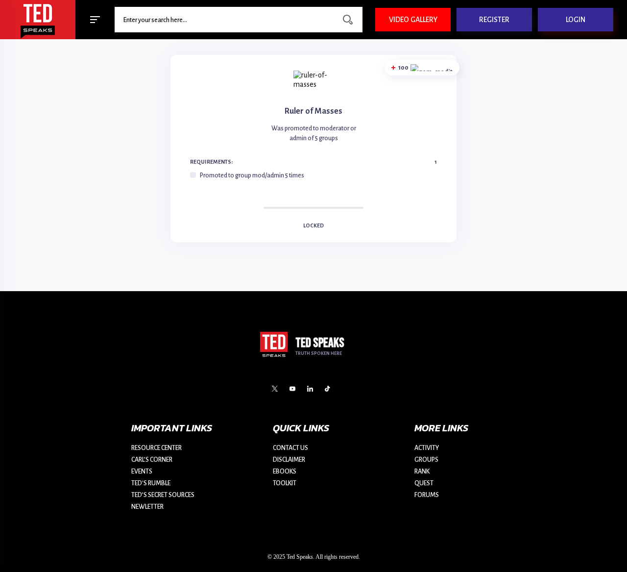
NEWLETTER (147, 506)
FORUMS (426, 495)
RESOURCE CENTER (156, 448)
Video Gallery (413, 20)
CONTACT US (290, 448)
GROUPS (426, 459)
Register (494, 20)
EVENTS (141, 471)
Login (575, 20)
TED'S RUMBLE (150, 483)
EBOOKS (284, 471)
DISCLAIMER (289, 459)
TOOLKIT (284, 483)
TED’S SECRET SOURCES (162, 495)
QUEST (424, 483)
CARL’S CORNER (151, 459)
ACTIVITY (426, 448)
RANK (422, 471)
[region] (313, 175)
